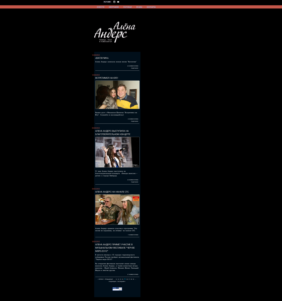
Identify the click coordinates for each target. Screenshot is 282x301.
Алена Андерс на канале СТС (112, 191)
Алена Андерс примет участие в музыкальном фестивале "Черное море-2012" (115, 247)
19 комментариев (132, 66)
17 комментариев (132, 274)
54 (122, 279)
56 (127, 279)
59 (133, 279)
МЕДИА (139, 7)
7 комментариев (133, 234)
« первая (100, 279)
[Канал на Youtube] (118, 2)
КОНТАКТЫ (151, 7)
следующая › (113, 281)
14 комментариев (132, 179)
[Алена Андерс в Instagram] (115, 2)
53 (120, 279)
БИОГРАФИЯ (114, 7)
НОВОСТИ (101, 7)
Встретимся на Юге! (106, 78)
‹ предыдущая (108, 279)
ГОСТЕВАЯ (127, 7)
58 (131, 279)
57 (129, 279)
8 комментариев (133, 119)
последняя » (121, 281)
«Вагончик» (102, 58)
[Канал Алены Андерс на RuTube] (108, 2)
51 (116, 279)
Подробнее (134, 68)
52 (118, 279)
